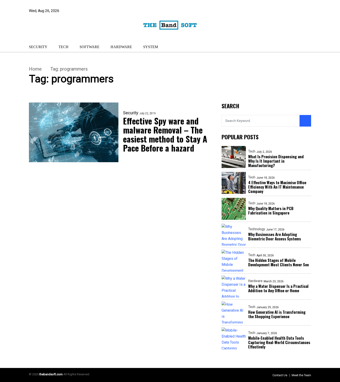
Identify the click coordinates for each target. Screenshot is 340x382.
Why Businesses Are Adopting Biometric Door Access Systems (274, 236)
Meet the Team (301, 375)
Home (35, 69)
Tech (63, 47)
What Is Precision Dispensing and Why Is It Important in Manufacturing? (276, 161)
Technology (256, 229)
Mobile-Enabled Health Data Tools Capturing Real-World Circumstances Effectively (279, 342)
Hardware (121, 47)
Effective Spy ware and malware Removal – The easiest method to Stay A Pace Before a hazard (165, 134)
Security (38, 47)
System (150, 47)
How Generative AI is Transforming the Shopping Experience (277, 314)
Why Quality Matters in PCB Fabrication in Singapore (271, 210)
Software (89, 47)
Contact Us (279, 375)
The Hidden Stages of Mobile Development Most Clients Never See (278, 262)
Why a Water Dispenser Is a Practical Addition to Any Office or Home (278, 288)
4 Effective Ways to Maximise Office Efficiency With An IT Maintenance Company (277, 186)
